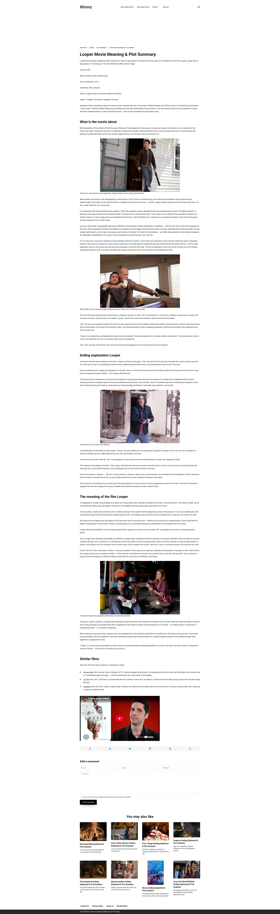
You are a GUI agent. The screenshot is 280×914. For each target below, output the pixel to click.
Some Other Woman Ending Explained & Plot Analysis (123, 844)
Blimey (86, 7)
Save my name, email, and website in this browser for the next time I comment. (106, 797)
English (166, 7)
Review (155, 7)
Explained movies (127, 7)
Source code (88, 672)
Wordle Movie (122, 906)
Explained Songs (143, 7)
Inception (86, 687)
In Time (86, 679)
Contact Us (84, 906)
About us (109, 906)
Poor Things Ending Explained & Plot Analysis (155, 844)
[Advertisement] (140, 30)
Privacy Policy (97, 906)
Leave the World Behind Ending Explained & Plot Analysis (183, 884)
